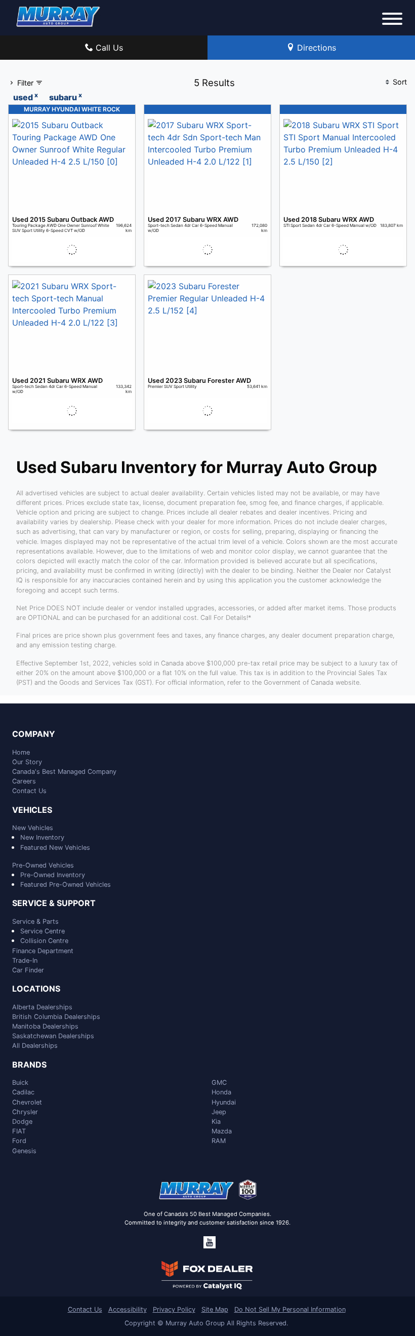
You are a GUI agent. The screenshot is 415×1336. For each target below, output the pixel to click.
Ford (19, 1141)
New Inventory (42, 837)
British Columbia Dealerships (56, 1016)
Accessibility (127, 1309)
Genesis (24, 1151)
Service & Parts (35, 921)
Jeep (219, 1112)
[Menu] (392, 20)
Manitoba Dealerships (45, 1026)
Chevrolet (27, 1102)
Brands (29, 1065)
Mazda (222, 1131)
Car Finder (28, 970)
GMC (219, 1082)
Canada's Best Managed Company (64, 771)
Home (21, 752)
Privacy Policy (174, 1309)
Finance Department (42, 951)
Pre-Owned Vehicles (43, 865)
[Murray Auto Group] (58, 16)
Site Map (214, 1309)
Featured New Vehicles (55, 847)
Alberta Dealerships (42, 1007)
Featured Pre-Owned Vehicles (65, 884)
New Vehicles (32, 828)
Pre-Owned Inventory (52, 875)
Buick (20, 1082)
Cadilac (23, 1092)
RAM (219, 1141)
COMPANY (33, 734)
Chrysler (25, 1112)
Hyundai (224, 1102)
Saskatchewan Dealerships (53, 1036)
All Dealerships (35, 1045)
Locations (36, 989)
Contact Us (29, 791)
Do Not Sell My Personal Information (290, 1309)
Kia (216, 1121)
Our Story (27, 762)
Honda (221, 1092)
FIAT (19, 1131)
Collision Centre (44, 941)
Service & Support (54, 903)
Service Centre (42, 931)
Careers (24, 781)
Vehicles (32, 810)
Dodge (22, 1121)
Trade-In (24, 960)
